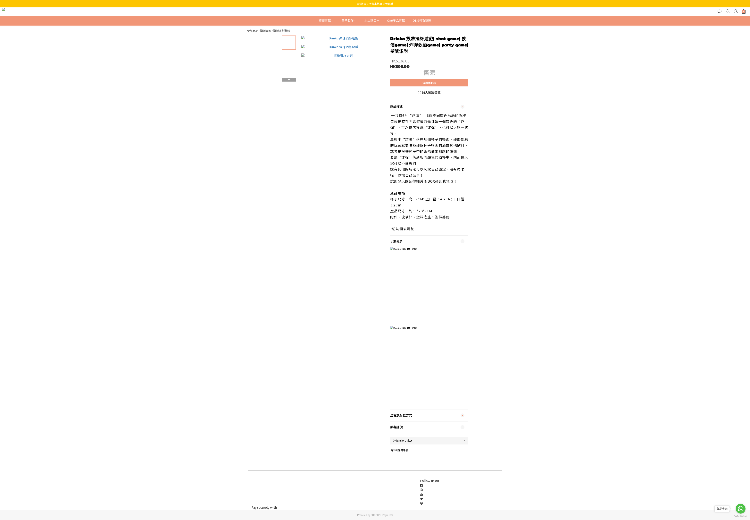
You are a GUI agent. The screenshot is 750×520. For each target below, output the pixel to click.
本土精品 (370, 20)
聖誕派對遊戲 (281, 31)
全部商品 (252, 31)
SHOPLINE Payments (382, 514)
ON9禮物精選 (422, 20)
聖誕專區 (325, 20)
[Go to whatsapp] (741, 509)
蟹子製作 (348, 20)
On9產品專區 (396, 20)
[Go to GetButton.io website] (740, 516)
